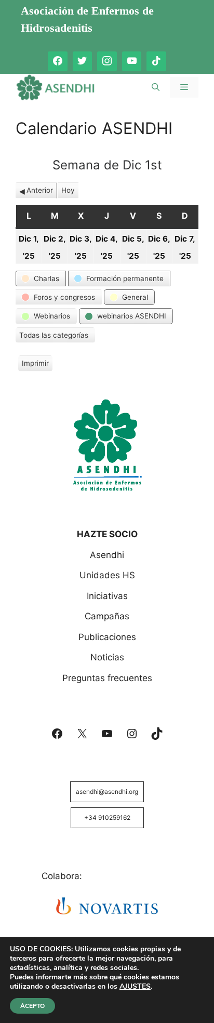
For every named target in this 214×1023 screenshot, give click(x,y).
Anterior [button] (39, 190)
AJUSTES (135, 986)
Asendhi (107, 555)
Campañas (107, 616)
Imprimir (35, 365)
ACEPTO (32, 1006)
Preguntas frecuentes (107, 678)
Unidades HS (107, 575)
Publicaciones (107, 637)
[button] (41, 278)
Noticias (107, 657)
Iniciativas (107, 596)
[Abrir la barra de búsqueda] (155, 87)
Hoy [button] (68, 190)
